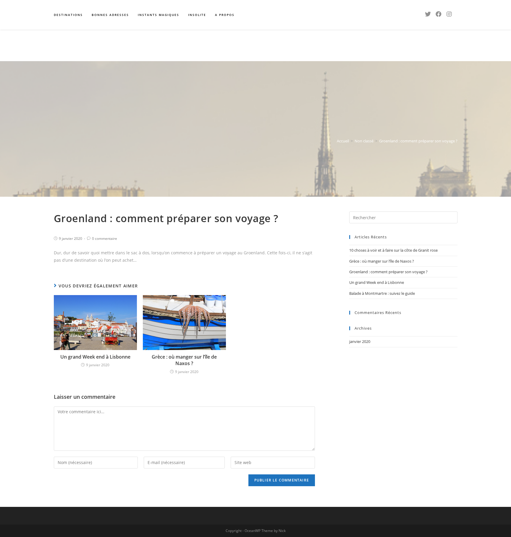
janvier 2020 (359, 341)
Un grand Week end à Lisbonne (95, 357)
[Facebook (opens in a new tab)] (438, 14)
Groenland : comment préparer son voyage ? (388, 271)
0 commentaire (104, 238)
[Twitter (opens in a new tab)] (428, 14)
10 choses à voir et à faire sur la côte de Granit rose (393, 250)
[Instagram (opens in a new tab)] (449, 14)
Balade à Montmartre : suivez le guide (382, 293)
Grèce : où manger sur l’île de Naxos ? (184, 360)
